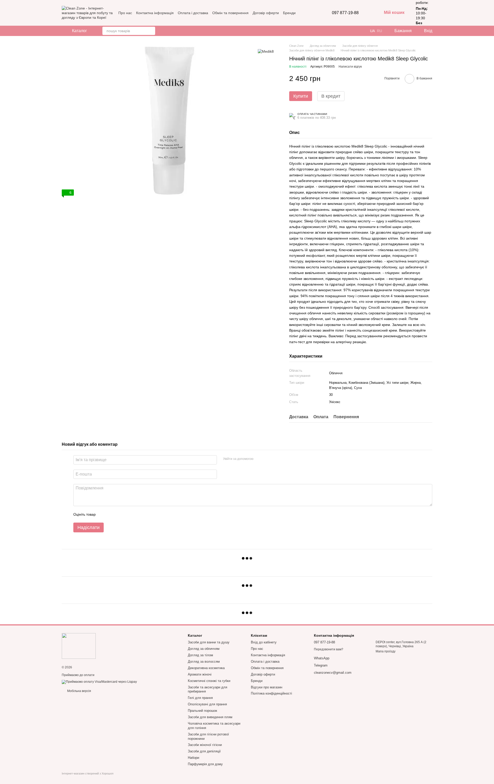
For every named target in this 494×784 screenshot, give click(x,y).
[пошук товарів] (151, 31)
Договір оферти (266, 13)
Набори (193, 758)
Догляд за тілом (200, 655)
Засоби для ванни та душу (209, 642)
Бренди (289, 13)
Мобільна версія (78, 691)
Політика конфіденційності (271, 693)
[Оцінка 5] (137, 514)
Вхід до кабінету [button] (264, 642)
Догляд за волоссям (204, 661)
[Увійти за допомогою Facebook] (259, 459)
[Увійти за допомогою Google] (267, 459)
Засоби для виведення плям (210, 717)
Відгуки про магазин (266, 687)
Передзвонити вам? (328, 649)
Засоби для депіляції (204, 751)
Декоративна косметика (206, 668)
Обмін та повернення (230, 13)
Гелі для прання (200, 698)
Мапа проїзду (385, 651)
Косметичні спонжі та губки (209, 681)
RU (379, 31)
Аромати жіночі (199, 674)
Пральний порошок (202, 711)
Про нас (125, 13)
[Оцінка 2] (112, 514)
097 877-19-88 (345, 13)
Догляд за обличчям (203, 649)
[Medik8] (266, 51)
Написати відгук (350, 66)
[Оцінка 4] (129, 514)
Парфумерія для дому (205, 764)
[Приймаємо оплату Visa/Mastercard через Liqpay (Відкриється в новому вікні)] (99, 681)
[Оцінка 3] (121, 514)
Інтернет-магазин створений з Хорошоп (87, 773)
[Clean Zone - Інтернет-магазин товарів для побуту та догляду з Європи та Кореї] (79, 646)
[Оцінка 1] (104, 514)
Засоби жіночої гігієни (205, 745)
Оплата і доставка (193, 13)
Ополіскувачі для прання (207, 704)
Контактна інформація (155, 13)
